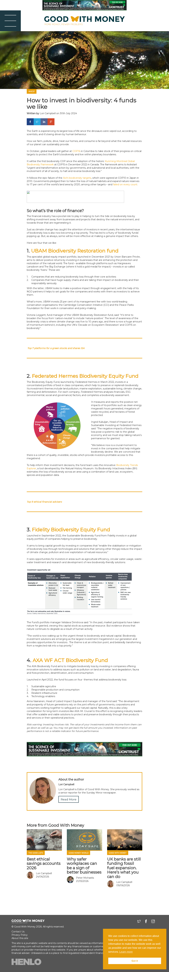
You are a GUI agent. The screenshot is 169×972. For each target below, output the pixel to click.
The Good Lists (36, 853)
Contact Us (18, 931)
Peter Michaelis (85, 877)
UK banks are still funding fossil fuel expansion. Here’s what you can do (124, 868)
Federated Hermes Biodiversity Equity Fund (85, 376)
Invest (32, 91)
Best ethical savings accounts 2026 (44, 863)
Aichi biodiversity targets (77, 177)
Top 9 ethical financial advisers (44, 501)
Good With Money (117, 853)
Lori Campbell (48, 113)
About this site (20, 938)
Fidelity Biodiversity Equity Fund (71, 530)
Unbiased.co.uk (39, 953)
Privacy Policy (20, 934)
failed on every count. (125, 184)
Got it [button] (135, 960)
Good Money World (78, 853)
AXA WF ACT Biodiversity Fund (70, 660)
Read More (68, 799)
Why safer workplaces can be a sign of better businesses (84, 865)
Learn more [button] (126, 951)
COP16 (76, 151)
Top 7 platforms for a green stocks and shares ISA (55, 348)
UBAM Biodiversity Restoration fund (74, 251)
